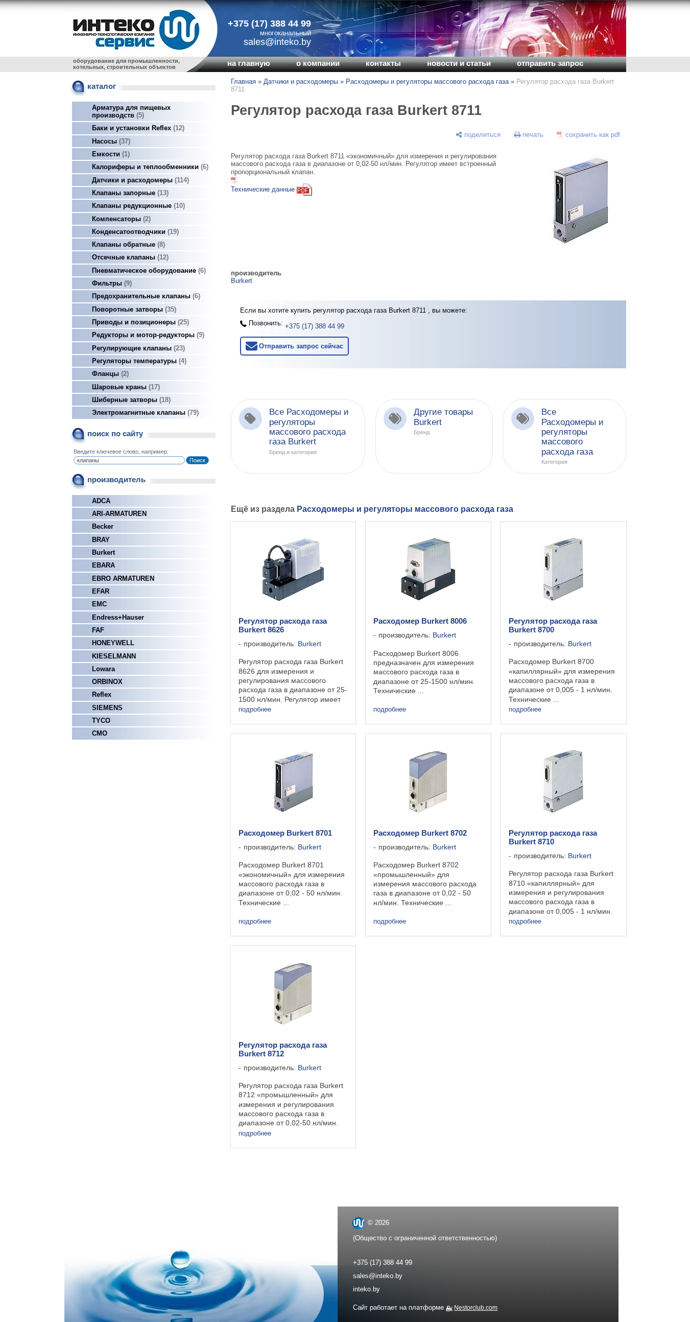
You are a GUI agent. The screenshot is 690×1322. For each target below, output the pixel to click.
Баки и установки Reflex (137, 128)
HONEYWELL (113, 643)
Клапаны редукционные (137, 205)
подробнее (255, 709)
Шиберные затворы (130, 400)
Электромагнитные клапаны (144, 412)
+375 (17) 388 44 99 (269, 23)
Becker (102, 526)
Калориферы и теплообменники (149, 167)
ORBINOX (107, 682)
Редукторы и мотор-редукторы (147, 335)
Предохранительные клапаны (145, 296)
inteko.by (366, 1289)
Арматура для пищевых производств (131, 111)
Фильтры (111, 283)
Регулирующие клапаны (137, 348)
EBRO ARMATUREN (123, 578)
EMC (99, 604)
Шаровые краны (125, 387)
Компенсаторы (120, 219)
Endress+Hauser (118, 617)
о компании (318, 63)
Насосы (110, 141)
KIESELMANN (114, 656)
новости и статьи (459, 63)
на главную (248, 63)
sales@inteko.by (377, 1276)
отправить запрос (550, 63)
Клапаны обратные (127, 244)
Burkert (103, 552)
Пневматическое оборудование (148, 270)
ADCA (101, 501)
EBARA (103, 565)
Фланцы (109, 373)
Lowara (103, 669)
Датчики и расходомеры (139, 180)
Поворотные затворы (133, 309)
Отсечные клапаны (129, 257)
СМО (99, 733)
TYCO (101, 720)
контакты (383, 63)
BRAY (101, 540)
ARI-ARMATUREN (119, 513)
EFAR (100, 591)
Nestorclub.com (475, 1307)
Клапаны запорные (129, 193)
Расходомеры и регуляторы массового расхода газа (427, 81)
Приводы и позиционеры (139, 322)
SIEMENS (107, 708)
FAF (98, 630)
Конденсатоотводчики (134, 231)
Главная (243, 81)
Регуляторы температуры (138, 361)
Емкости (110, 154)
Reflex (101, 694)
